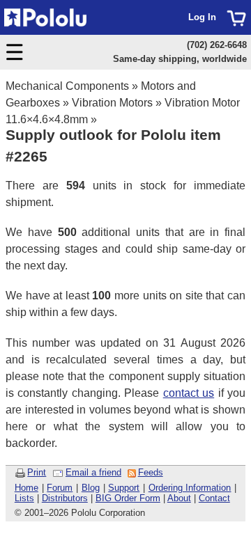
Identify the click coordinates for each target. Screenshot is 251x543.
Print (36, 472)
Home (26, 487)
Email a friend (93, 472)
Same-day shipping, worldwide (180, 59)
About (179, 498)
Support (123, 487)
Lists (24, 498)
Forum (60, 487)
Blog (91, 487)
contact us (188, 393)
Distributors (65, 498)
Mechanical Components (67, 86)
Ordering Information (190, 487)
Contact (214, 498)
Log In (202, 17)
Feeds (150, 472)
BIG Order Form (128, 498)
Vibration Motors (112, 103)
